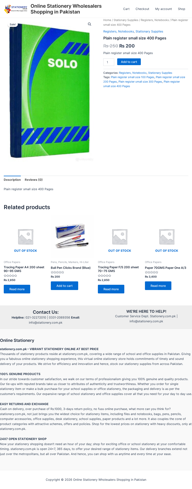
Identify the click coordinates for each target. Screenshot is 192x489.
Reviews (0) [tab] (34, 180)
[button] (89, 24)
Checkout (142, 9)
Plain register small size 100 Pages (132, 77)
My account (163, 9)
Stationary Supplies (126, 20)
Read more (17, 289)
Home (107, 20)
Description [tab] (12, 180)
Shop (181, 9)
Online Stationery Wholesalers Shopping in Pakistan (66, 9)
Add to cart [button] (64, 286)
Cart (126, 9)
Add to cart (129, 62)
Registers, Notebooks (155, 20)
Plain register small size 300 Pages (140, 81)
